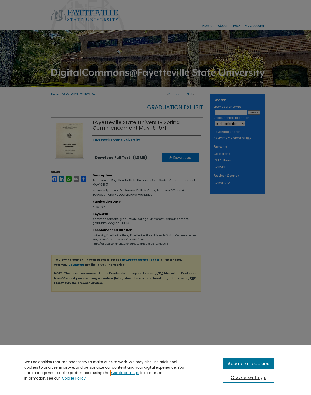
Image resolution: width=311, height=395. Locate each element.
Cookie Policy (74, 378)
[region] (155, 370)
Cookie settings (125, 372)
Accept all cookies (248, 363)
